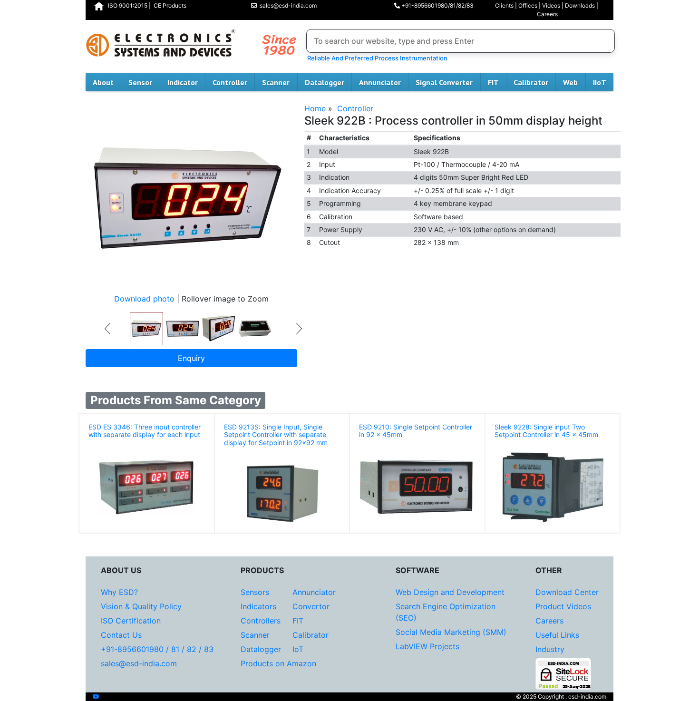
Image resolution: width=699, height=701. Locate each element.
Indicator (182, 82)
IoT (297, 649)
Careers (547, 14)
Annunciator (380, 82)
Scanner (276, 82)
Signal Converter (444, 82)
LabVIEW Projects (427, 646)
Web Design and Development (450, 592)
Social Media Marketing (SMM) (451, 632)
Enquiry (191, 358)
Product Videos (563, 606)
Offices (527, 5)
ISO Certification (131, 620)
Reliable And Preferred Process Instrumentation (375, 58)
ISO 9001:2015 (127, 5)
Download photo (144, 298)
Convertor (311, 606)
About (103, 82)
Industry (549, 649)
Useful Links (557, 635)
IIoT (599, 82)
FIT (493, 82)
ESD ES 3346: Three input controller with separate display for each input (144, 431)
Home (315, 108)
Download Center (567, 592)
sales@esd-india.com (287, 5)
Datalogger (324, 82)
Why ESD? (119, 592)
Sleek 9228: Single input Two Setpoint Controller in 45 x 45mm (546, 431)
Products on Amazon (278, 663)
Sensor (140, 82)
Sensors (255, 592)
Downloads (580, 5)
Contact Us (121, 635)
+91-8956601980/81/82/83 (437, 5)
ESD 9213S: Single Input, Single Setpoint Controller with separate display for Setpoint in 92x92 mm (276, 435)
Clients (504, 5)
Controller (230, 82)
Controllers (261, 620)
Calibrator (531, 82)
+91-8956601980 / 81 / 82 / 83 (157, 649)
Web (570, 82)
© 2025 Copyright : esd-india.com (561, 696)
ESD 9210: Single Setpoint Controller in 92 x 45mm (415, 431)
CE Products (170, 5)
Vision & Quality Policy (141, 606)
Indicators (258, 606)
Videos (551, 5)
